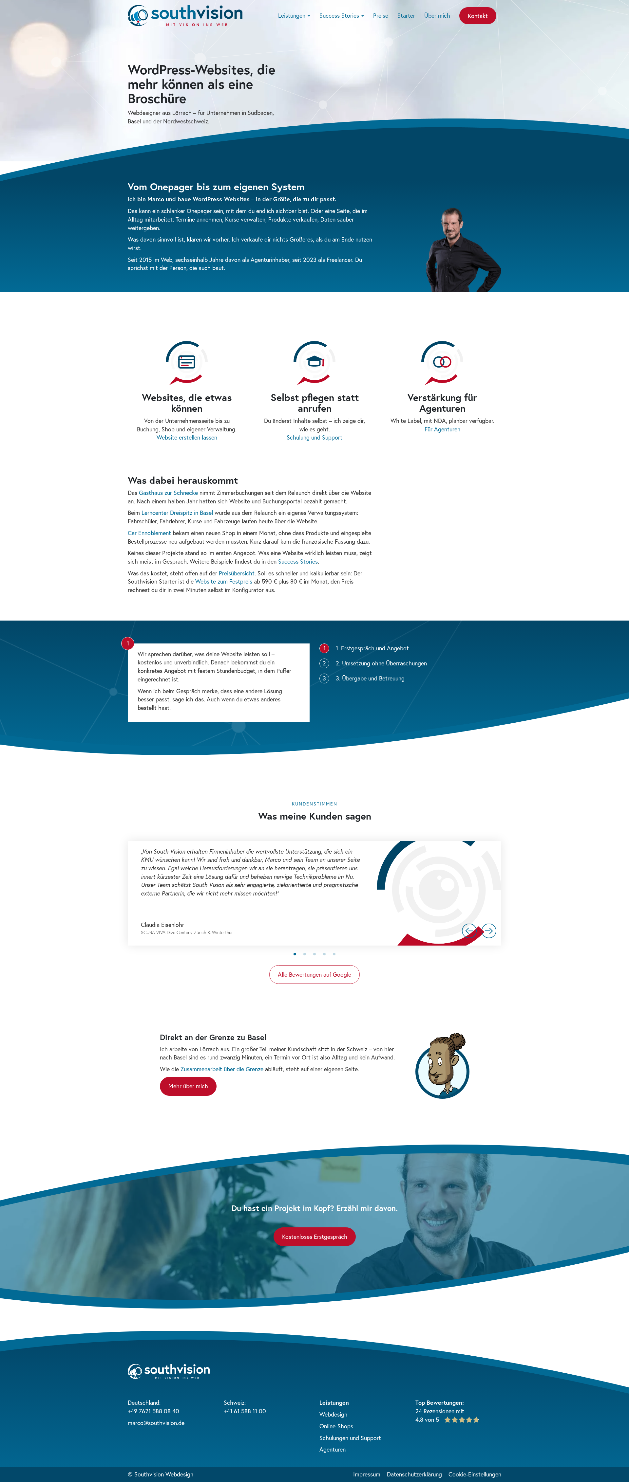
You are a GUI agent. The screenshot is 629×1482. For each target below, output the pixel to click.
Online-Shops (336, 1426)
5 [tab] (334, 954)
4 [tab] (324, 954)
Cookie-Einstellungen (474, 1474)
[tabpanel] (314, 893)
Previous (469, 930)
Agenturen (332, 1449)
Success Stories (340, 15)
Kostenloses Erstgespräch (314, 1236)
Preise (380, 15)
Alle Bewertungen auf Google (314, 974)
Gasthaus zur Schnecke (168, 493)
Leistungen (292, 15)
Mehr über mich (188, 1086)
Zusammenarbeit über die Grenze (222, 1069)
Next (489, 930)
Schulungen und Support (350, 1438)
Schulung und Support (314, 437)
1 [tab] (295, 954)
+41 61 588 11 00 (245, 1411)
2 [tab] (304, 954)
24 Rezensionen (434, 1411)
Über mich (437, 15)
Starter (406, 15)
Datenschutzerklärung (414, 1474)
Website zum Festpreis (223, 581)
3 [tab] (314, 954)
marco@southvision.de (156, 1423)
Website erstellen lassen (187, 437)
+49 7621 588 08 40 (153, 1411)
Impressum (366, 1474)
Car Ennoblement (149, 533)
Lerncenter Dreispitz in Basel (177, 512)
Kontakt (478, 16)
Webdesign (333, 1414)
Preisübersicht (237, 573)
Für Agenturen (442, 429)
